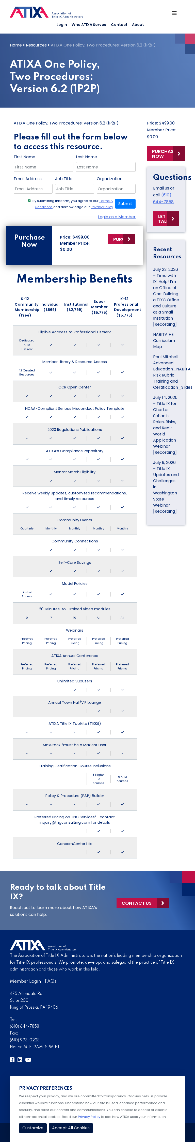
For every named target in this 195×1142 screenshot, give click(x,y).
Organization (109, 179)
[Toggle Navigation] (176, 14)
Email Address (28, 179)
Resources (36, 45)
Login (62, 24)
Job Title (63, 179)
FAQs (50, 981)
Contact (119, 24)
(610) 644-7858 (24, 1027)
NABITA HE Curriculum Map (164, 341)
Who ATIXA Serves (89, 24)
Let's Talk (163, 218)
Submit (125, 204)
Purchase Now (164, 153)
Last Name (86, 157)
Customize (32, 1128)
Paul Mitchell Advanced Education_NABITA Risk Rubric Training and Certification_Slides (172, 372)
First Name (24, 157)
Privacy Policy (102, 207)
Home (16, 45)
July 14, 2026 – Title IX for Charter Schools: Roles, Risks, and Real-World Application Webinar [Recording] (165, 425)
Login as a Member (117, 217)
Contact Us (137, 903)
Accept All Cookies (71, 1128)
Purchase (124, 239)
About (138, 24)
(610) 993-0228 (25, 1040)
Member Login (25, 981)
